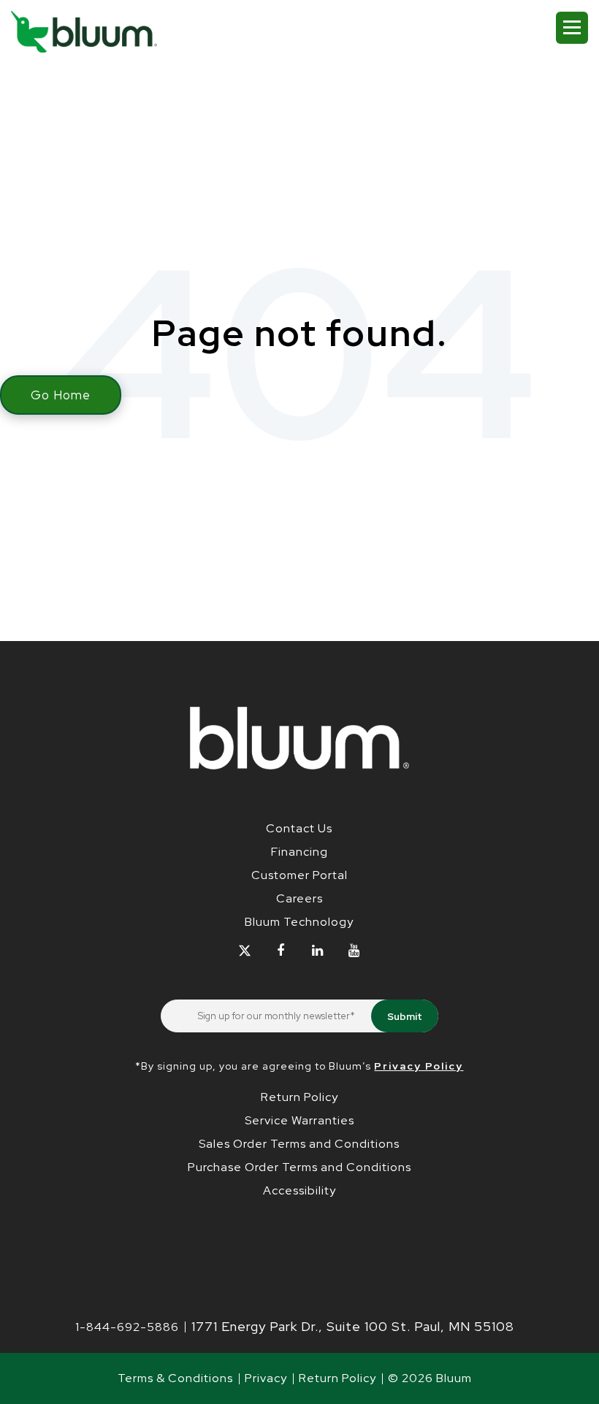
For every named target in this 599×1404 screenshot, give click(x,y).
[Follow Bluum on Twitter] (244, 950)
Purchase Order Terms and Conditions (299, 1167)
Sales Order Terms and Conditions (299, 1143)
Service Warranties (299, 1120)
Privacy (266, 1378)
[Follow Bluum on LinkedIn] (317, 950)
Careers (299, 898)
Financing (299, 851)
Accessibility (299, 1190)
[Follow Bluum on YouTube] (354, 950)
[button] (572, 28)
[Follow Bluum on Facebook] (281, 950)
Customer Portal (299, 875)
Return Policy (299, 1097)
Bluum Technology (299, 921)
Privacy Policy (418, 1066)
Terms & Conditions (175, 1378)
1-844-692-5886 (127, 1327)
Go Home (61, 395)
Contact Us (299, 828)
